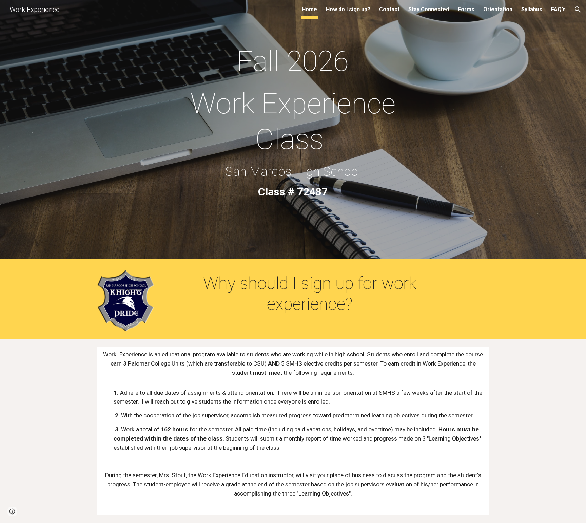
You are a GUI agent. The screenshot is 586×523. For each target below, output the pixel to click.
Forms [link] (466, 9)
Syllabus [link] (531, 9)
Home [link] (309, 9)
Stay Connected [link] (428, 9)
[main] (293, 131)
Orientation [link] (497, 9)
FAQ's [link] (558, 9)
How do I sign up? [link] (348, 9)
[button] (578, 9)
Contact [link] (389, 9)
